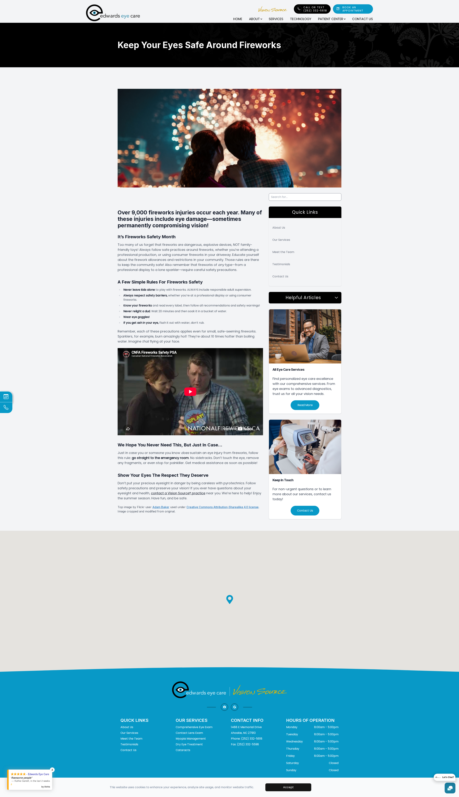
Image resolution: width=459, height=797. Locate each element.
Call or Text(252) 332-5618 (315, 9)
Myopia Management (191, 739)
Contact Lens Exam (189, 733)
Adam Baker (160, 507)
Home (237, 19)
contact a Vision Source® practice (178, 493)
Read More (305, 405)
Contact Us (362, 19)
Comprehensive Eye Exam (194, 727)
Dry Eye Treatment (189, 744)
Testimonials (281, 264)
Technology (300, 19)
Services (276, 19)
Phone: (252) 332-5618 (246, 739)
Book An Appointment (352, 9)
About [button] (254, 19)
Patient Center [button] (330, 19)
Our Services (281, 240)
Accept (288, 787)
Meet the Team (283, 252)
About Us (278, 228)
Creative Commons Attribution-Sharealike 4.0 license (222, 507)
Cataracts (183, 750)
